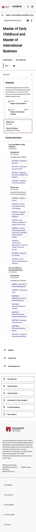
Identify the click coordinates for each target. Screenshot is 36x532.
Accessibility (10, 505)
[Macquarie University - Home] (6, 7)
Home (3, 15)
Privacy (8, 524)
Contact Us (9, 495)
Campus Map (10, 514)
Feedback (9, 485)
